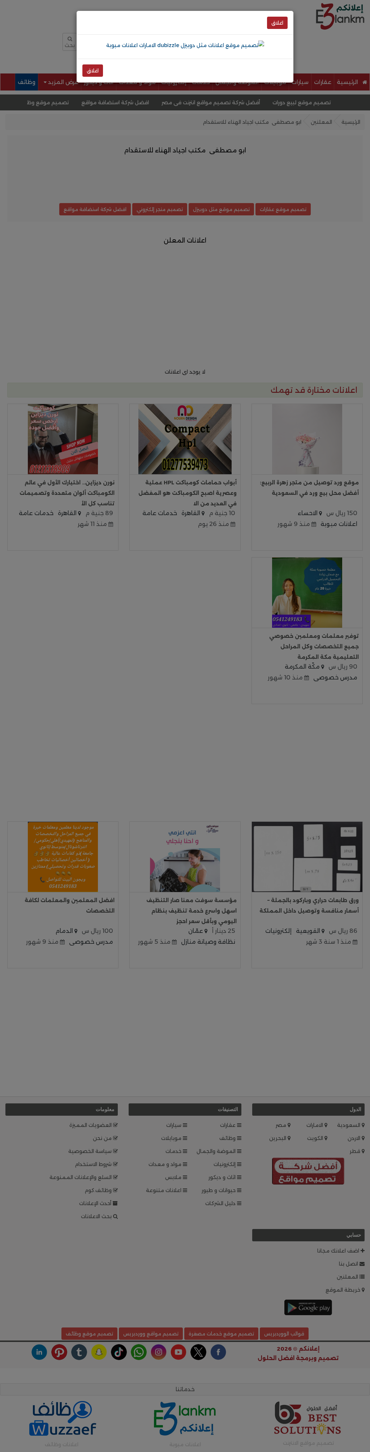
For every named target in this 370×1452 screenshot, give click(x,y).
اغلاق (277, 23)
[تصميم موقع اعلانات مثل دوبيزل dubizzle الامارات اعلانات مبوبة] (185, 45)
